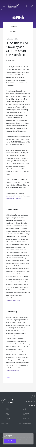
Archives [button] (13, 31)
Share (8, 377)
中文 (27, 6)
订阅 (8, 440)
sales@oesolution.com (13, 198)
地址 (24, 409)
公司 (7, 409)
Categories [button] (13, 26)
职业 (7, 423)
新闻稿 (18, 17)
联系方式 (26, 414)
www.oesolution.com (13, 301)
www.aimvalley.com (12, 371)
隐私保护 (26, 419)
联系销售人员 (30, 401)
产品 (7, 414)
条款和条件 (27, 423)
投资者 (8, 419)
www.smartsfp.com (12, 196)
